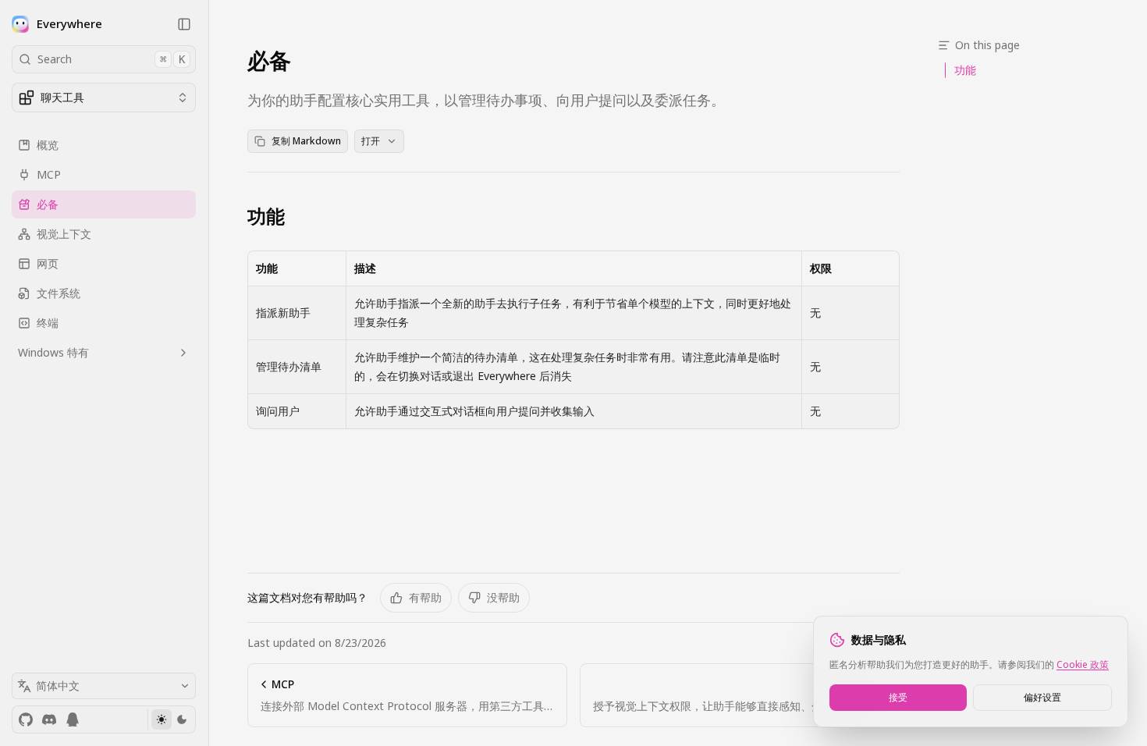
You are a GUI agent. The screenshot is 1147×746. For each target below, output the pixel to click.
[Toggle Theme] (171, 719)
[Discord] (49, 719)
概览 (48, 144)
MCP (49, 174)
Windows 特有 (53, 352)
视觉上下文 (64, 233)
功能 (266, 216)
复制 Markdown (306, 140)
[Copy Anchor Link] (297, 216)
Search (111, 59)
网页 (48, 263)
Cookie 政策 (1082, 664)
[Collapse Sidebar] (184, 24)
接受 (898, 697)
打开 (370, 140)
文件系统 (58, 293)
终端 (48, 322)
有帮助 (425, 597)
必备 (48, 204)
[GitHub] (25, 719)
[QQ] (72, 719)
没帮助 (503, 597)
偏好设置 (1042, 697)
